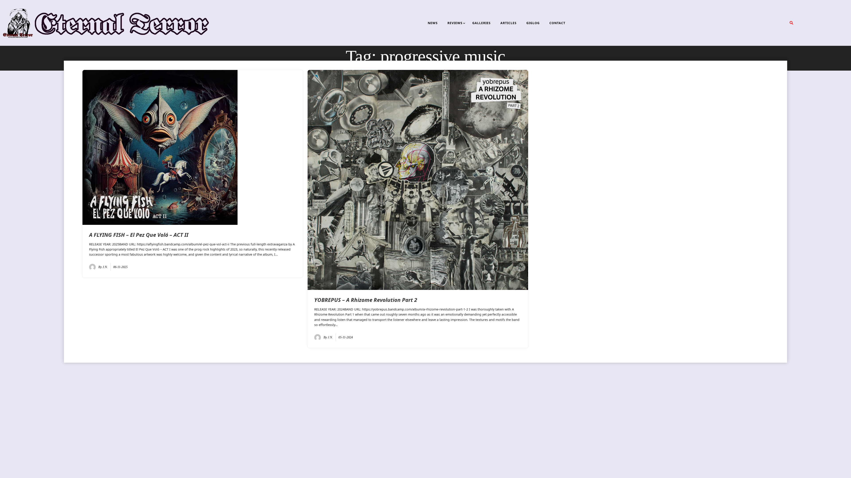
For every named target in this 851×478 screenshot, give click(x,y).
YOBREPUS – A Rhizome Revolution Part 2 (365, 299)
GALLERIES (481, 23)
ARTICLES (508, 23)
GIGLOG (533, 23)
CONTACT (557, 23)
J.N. (105, 267)
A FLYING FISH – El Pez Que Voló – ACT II (138, 234)
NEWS (433, 23)
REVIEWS (455, 23)
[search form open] (791, 23)
